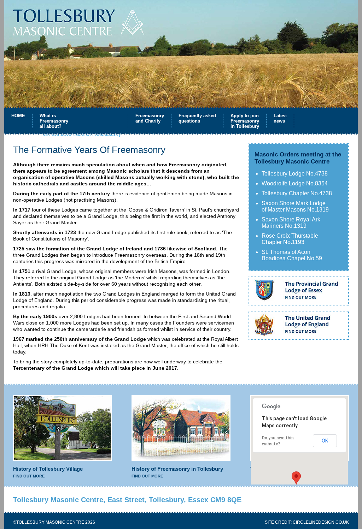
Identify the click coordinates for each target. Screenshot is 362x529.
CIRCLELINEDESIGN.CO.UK (321, 522)
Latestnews (280, 118)
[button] (296, 478)
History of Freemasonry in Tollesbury (177, 469)
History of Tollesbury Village (48, 469)
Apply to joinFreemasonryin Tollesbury (244, 120)
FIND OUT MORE (29, 476)
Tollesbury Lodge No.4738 (295, 174)
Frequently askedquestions (197, 118)
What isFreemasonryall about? (54, 120)
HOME (18, 115)
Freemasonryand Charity (149, 118)
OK (325, 441)
